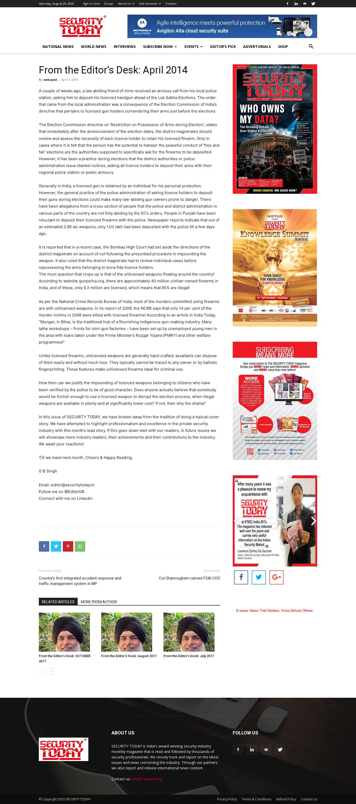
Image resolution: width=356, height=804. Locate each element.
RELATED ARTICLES (58, 602)
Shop (283, 46)
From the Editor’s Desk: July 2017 (188, 656)
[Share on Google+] (276, 577)
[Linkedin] (296, 3)
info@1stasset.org (147, 778)
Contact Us (309, 799)
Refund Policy (286, 799)
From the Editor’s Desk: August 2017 (129, 656)
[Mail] (305, 3)
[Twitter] (313, 3)
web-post (50, 80)
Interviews (125, 46)
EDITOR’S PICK (223, 46)
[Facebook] (287, 3)
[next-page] (50, 671)
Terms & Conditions (256, 799)
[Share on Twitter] (259, 577)
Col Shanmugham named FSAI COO (189, 578)
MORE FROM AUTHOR (99, 602)
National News (58, 46)
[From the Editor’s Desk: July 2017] (191, 632)
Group (108, 3)
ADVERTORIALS (257, 46)
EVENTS (192, 46)
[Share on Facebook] (241, 577)
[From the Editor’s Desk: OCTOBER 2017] (67, 632)
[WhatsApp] (80, 546)
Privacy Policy (227, 799)
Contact (171, 3)
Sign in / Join (91, 3)
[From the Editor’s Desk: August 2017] (129, 632)
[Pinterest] (68, 546)
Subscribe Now (158, 46)
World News (93, 46)
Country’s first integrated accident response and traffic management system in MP (80, 581)
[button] (311, 47)
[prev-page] (42, 671)
